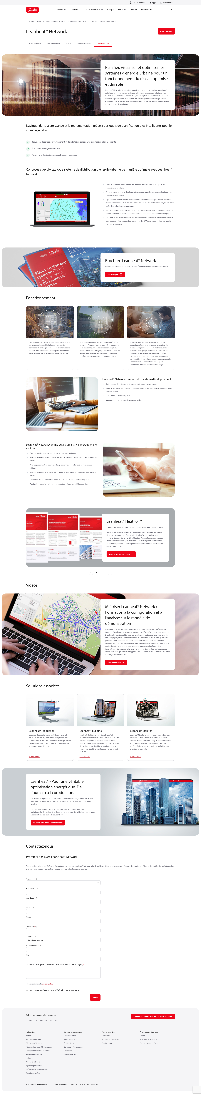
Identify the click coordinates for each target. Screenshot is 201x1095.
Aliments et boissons (34, 1054)
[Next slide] (110, 572)
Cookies (94, 1084)
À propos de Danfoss (149, 1032)
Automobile (30, 1035)
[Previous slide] (91, 572)
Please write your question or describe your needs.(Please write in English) (54, 965)
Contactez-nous (103, 43)
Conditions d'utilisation (59, 1084)
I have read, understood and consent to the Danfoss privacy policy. (54, 990)
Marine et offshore (33, 1062)
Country (29, 936)
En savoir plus (34, 756)
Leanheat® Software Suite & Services (104, 21)
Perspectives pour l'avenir (150, 1043)
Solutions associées (83, 43)
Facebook (43, 1020)
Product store (107, 1043)
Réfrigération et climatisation (37, 1069)
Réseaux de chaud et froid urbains (39, 1047)
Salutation (30, 879)
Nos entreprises (108, 1032)
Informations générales (80, 1084)
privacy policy (47, 984)
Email (28, 907)
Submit (95, 997)
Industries (30, 1032)
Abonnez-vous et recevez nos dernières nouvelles (153, 1016)
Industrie (29, 1058)
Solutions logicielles (74, 21)
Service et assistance (73, 1032)
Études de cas (69, 1043)
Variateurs (106, 1035)
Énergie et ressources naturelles (38, 1050)
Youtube (53, 1020)
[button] (152, 2)
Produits (39, 21)
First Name (30, 888)
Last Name (30, 898)
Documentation (70, 1035)
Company (30, 926)
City (27, 955)
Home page (30, 21)
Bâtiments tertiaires (33, 1039)
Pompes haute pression (111, 1039)
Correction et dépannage (73, 1047)
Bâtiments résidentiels (34, 1043)
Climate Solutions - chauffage (55, 21)
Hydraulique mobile (34, 1065)
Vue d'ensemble (35, 43)
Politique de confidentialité (36, 1084)
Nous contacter (70, 1054)
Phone (28, 917)
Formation (68, 1050)
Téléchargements (70, 1039)
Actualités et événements (149, 1039)
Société (143, 1035)
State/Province (31, 945)
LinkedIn (29, 1020)
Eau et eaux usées (33, 1073)
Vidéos (68, 43)
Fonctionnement (53, 43)
